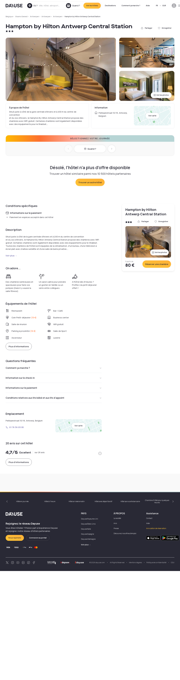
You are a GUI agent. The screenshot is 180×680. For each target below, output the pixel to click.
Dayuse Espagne (87, 534)
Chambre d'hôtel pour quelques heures (157, 501)
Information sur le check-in (20, 377)
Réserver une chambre (156, 264)
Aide (148, 5)
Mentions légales (135, 562)
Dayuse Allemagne (88, 539)
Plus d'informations (19, 346)
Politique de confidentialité (156, 562)
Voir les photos (162, 95)
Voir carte (152, 115)
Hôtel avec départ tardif (103, 501)
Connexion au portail (38, 538)
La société (117, 518)
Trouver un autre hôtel (90, 182)
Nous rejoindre (14, 538)
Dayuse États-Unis (88, 524)
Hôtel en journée (22, 501)
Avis (115, 523)
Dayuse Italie (86, 529)
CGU (172, 562)
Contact (149, 518)
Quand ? (91, 148)
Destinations (110, 5)
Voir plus (10, 255)
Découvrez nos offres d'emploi (125, 533)
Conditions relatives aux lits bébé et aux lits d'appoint (35, 397)
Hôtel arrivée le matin (77, 501)
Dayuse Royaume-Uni (89, 519)
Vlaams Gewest (21, 16)
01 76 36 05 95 (16, 427)
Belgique (9, 16)
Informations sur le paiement (21, 387)
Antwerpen (34, 16)
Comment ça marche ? (131, 5)
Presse (116, 528)
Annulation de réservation (156, 528)
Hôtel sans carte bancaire (130, 501)
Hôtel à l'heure (49, 501)
